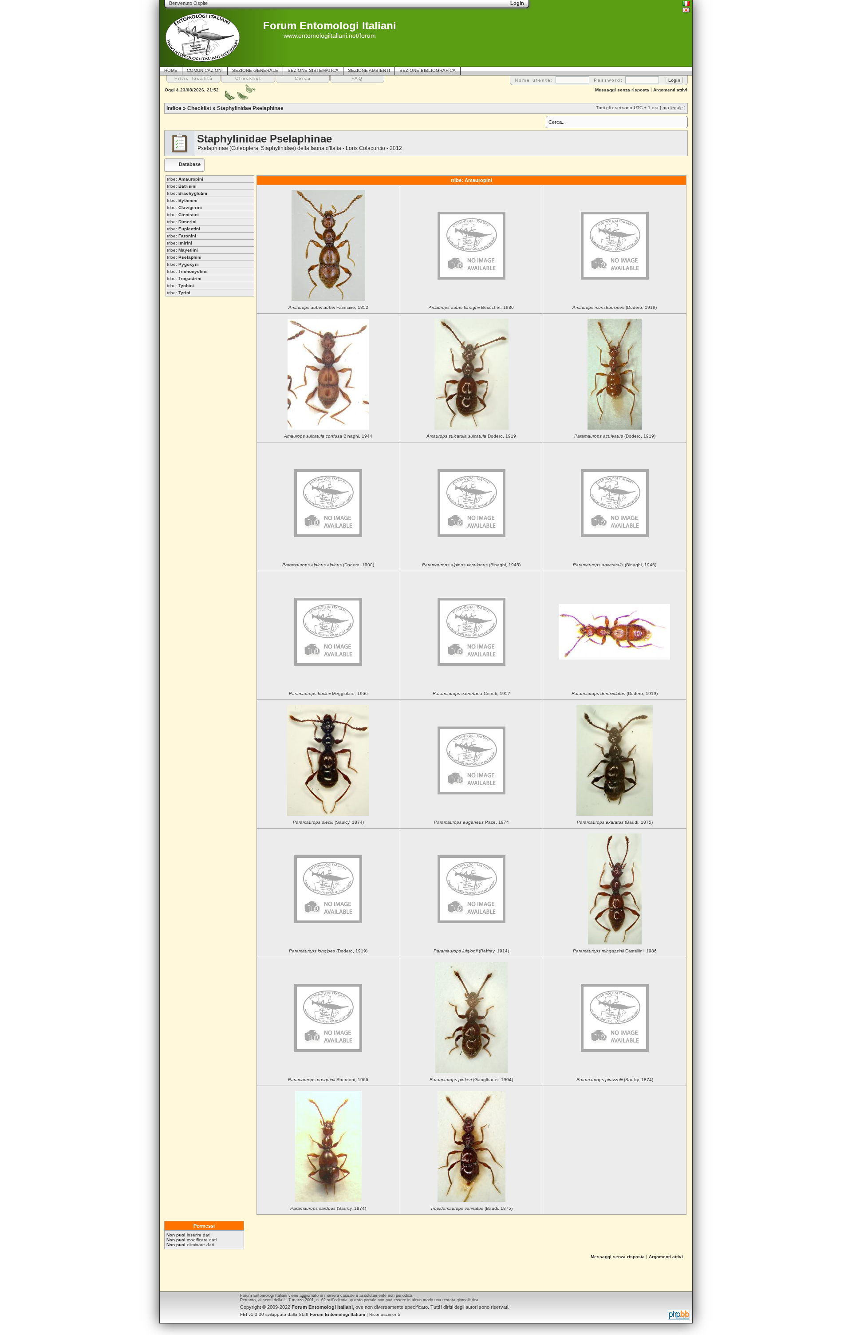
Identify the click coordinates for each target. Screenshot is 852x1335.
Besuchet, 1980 (471, 307)
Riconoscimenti (384, 1314)
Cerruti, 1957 (471, 693)
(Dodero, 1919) (614, 307)
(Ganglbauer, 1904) (471, 1079)
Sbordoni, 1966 (328, 1079)
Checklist (199, 108)
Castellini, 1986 (615, 950)
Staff (332, 1314)
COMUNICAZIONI (205, 70)
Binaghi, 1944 (328, 436)
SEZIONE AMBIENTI (369, 70)
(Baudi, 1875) (615, 822)
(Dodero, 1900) (328, 564)
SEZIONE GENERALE (255, 70)
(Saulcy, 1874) (328, 822)
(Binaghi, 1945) (471, 564)
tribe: (185, 179)
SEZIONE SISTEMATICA (313, 70)
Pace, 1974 (471, 822)
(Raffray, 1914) (471, 950)
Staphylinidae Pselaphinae (250, 108)
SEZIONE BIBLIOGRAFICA (427, 70)
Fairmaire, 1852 (328, 307)
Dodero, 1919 (471, 436)
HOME (171, 70)
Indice (173, 108)
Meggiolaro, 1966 (328, 693)
